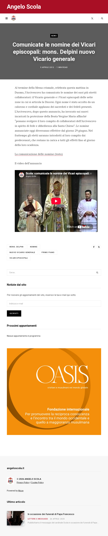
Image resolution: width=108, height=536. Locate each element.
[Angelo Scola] (13, 18)
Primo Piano (48, 252)
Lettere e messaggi (38, 519)
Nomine (33, 247)
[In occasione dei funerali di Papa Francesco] (17, 518)
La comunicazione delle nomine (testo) (39, 154)
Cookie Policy (37, 482)
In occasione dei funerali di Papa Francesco (51, 514)
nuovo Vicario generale (22, 252)
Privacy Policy (23, 482)
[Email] (5, 111)
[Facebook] (5, 96)
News (54, 36)
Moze (20, 490)
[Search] (101, 18)
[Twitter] (5, 103)
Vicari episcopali (19, 258)
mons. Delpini (17, 247)
